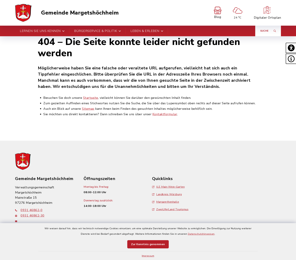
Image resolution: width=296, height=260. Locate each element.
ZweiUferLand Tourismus (172, 209)
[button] (291, 48)
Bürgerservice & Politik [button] (95, 31)
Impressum (148, 255)
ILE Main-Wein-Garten (170, 187)
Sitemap (88, 109)
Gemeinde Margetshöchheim (80, 13)
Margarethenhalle (167, 202)
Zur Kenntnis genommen (148, 244)
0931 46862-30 (33, 216)
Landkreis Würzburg (169, 194)
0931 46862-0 (31, 210)
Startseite (90, 98)
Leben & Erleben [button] (145, 31)
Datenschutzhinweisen (201, 234)
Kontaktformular (164, 114)
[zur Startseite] (23, 13)
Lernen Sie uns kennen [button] (40, 31)
